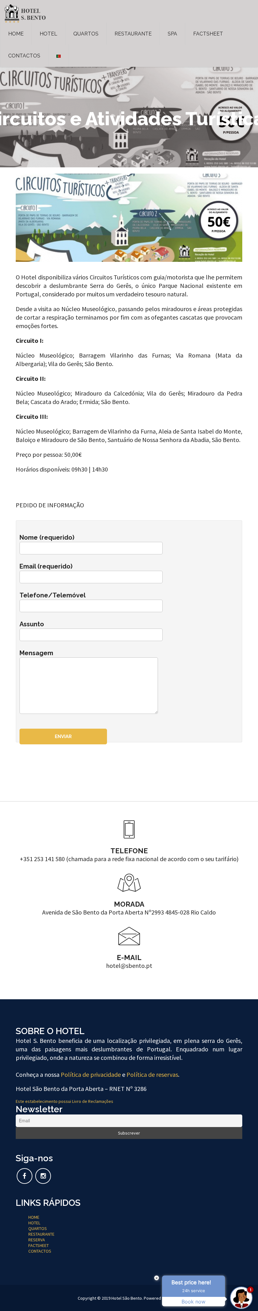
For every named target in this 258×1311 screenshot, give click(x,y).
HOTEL (48, 34)
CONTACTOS (24, 56)
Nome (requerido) (47, 537)
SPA (172, 34)
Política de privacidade (91, 1074)
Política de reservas (152, 1074)
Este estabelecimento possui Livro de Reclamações (64, 1101)
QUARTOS (85, 34)
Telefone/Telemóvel (53, 595)
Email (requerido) (46, 566)
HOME (16, 34)
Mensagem (36, 653)
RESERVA (36, 1240)
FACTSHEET (208, 34)
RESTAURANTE (133, 34)
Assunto (32, 624)
